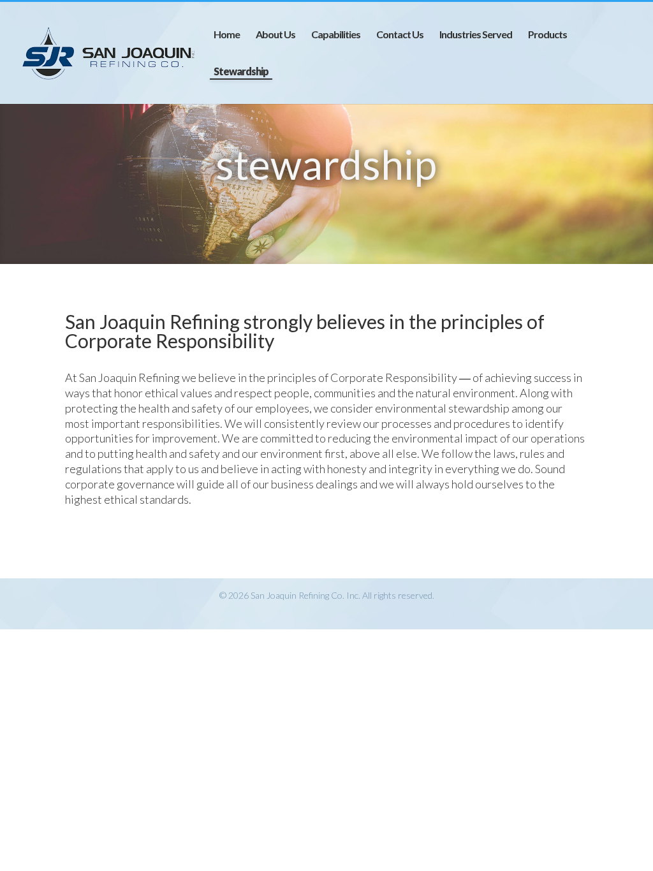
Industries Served (475, 35)
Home (227, 35)
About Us (275, 35)
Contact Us (399, 35)
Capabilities (335, 35)
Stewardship (241, 72)
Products (547, 35)
